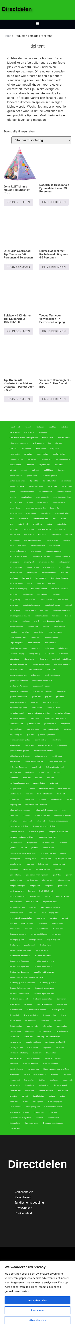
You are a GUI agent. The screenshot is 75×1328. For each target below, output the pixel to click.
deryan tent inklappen (39, 934)
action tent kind (15, 1107)
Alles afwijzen (37, 1320)
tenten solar (54, 508)
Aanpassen (37, 1310)
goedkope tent (32, 880)
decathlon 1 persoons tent (42, 999)
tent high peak (27, 594)
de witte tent (61, 999)
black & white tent (16, 1069)
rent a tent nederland (62, 664)
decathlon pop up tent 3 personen (22, 983)
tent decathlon (15, 610)
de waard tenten (16, 1010)
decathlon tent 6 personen (44, 961)
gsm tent (58, 869)
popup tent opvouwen (18, 702)
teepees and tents (16, 627)
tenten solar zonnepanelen (36, 508)
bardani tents (68, 1080)
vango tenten (14, 454)
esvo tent (53, 918)
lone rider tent (29, 799)
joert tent (34, 848)
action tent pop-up (55, 1101)
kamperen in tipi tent (36, 832)
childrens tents (15, 1031)
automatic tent (15, 1091)
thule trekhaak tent (27, 492)
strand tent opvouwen (18, 637)
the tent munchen (45, 492)
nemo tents (14, 778)
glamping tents (48, 880)
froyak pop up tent (16, 891)
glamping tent (35, 886)
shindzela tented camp (18, 648)
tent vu (49, 524)
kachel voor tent (48, 842)
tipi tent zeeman (16, 476)
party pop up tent (16, 735)
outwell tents (56, 740)
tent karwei (26, 578)
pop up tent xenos (54, 707)
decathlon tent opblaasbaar (20, 956)
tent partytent (29, 562)
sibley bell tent (50, 643)
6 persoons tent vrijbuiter (53, 1107)
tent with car (37, 524)
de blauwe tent (30, 1020)
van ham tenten (59, 454)
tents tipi (13, 497)
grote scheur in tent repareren (37, 875)
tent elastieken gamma (31, 605)
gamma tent (62, 886)
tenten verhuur (43, 502)
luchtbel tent (14, 799)
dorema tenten (57, 923)
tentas (63, 519)
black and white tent (30, 1064)
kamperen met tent (17, 832)
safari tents (49, 648)
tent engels (14, 605)
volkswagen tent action (42, 443)
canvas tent (28, 1037)
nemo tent (27, 778)
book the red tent (16, 1058)
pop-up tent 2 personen (18, 707)
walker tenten (29, 432)
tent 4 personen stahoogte (53, 621)
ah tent (25, 1101)
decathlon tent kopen (43, 956)
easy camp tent (27, 923)
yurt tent (28, 427)
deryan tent (56, 934)
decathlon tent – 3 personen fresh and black (26, 977)
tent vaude (42, 535)
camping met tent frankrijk (55, 1042)
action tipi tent (37, 1101)
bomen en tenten (33, 1058)
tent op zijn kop (33, 567)
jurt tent (24, 848)
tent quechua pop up (53, 551)
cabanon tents (32, 1047)
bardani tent (29, 1085)
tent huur (51, 583)
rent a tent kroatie (16, 670)
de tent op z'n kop (49, 1015)
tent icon (40, 583)
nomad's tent (44, 772)
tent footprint (63, 600)
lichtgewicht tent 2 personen (20, 810)
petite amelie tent (16, 724)
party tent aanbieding (51, 729)
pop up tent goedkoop (18, 718)
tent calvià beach (41, 616)
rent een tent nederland (41, 664)
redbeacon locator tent (18, 675)
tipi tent (12, 492)
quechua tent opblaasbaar (42, 681)
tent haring (56, 594)
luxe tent (29, 794)
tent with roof (23, 524)
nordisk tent (29, 772)
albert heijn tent (38, 1096)
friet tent (31, 891)
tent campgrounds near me (20, 616)
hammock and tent (43, 869)
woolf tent (52, 427)
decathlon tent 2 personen (44, 972)
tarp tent (46, 627)
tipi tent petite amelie (17, 481)
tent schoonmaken (38, 546)
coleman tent (47, 1026)
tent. (11, 524)
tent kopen (14, 578)
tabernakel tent (59, 627)
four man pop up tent (17, 896)
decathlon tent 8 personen (19, 961)
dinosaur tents (15, 929)
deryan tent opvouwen (18, 934)
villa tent (58, 443)
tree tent (24, 470)
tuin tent (13, 470)
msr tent (50, 778)
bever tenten (14, 1074)
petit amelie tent (33, 724)
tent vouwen (14, 529)
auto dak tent (63, 1091)
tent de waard (30, 610)
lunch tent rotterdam (45, 794)
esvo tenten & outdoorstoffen (21, 918)
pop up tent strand (16, 713)
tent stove (22, 546)
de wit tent (28, 1004)
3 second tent (39, 1112)
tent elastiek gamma (52, 605)
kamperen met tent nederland (44, 826)
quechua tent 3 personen (19, 691)
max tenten (30, 788)
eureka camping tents (50, 913)
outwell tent (29, 745)
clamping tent (62, 1026)
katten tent (41, 821)
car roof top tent (62, 1031)
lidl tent (70, 799)
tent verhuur (28, 535)
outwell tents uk (41, 740)
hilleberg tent (46, 859)
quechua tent (61, 691)
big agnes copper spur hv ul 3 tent (56, 1069)
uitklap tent (30, 465)
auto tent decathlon (46, 1091)
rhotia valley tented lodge (61, 659)
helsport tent (43, 864)
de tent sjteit (14, 1015)
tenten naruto (31, 513)
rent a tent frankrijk (35, 670)
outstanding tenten (45, 745)
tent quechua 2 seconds (41, 556)
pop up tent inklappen (63, 713)
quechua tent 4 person (41, 686)
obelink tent (36, 767)
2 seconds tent (53, 1118)
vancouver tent (42, 454)
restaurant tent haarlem (18, 664)
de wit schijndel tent (44, 1004)
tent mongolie (32, 573)
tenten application (61, 513)
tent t (12, 546)
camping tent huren (33, 1042)
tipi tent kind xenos (17, 486)
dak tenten (58, 1020)
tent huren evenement (60, 589)
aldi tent (25, 1096)
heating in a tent (59, 864)
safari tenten (63, 648)
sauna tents (35, 648)
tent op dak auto (16, 573)
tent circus (44, 610)
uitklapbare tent (15, 465)
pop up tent (35, 718)
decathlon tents (45, 945)
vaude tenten (41, 448)
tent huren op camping (18, 589)
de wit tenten (14, 1004)
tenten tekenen (15, 508)
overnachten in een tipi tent (20, 740)
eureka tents (33, 913)
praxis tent (60, 697)
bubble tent (37, 1053)
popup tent (35, 702)
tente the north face (40, 519)
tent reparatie (36, 551)
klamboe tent (27, 821)
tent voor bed (15, 535)
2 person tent (15, 1128)
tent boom (13, 621)
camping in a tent (16, 1047)
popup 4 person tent (50, 702)
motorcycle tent (39, 783)
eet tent (65, 918)
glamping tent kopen (17, 886)
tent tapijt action (52, 540)
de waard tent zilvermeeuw (37, 1010)
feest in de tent (32, 902)
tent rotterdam (55, 546)
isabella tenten (48, 848)
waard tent (43, 432)
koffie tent (13, 821)
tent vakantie (56, 535)
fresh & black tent (46, 891)
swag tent (13, 632)
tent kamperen (40, 578)
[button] (38, 23)
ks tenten (26, 815)
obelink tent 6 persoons (57, 761)
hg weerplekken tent (63, 859)
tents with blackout (64, 492)
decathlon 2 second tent (19, 999)
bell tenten (67, 1074)
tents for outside (42, 497)
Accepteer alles (37, 1300)
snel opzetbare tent (51, 637)
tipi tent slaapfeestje (49, 476)
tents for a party (16, 502)
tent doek (68, 605)
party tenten (65, 724)
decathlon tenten (42, 950)
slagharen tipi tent (16, 643)
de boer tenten (15, 1020)
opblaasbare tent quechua (19, 751)
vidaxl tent (13, 448)
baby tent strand (60, 1085)
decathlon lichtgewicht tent (20, 988)
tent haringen (42, 594)
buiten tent (60, 1047)
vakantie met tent (16, 459)
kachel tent (63, 842)
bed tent (42, 1080)
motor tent (54, 783)
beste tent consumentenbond (35, 1074)
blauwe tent (14, 1064)
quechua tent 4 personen (19, 686)
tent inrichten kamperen (60, 578)
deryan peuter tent (35, 940)
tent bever (26, 621)
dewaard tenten (42, 929)
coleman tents (32, 1026)
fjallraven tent (35, 896)
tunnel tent (59, 465)
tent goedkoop (15, 600)
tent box (68, 616)
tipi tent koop (66, 481)
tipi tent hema (67, 486)
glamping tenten (64, 880)
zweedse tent (15, 427)
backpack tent (44, 1085)
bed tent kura (29, 1080)
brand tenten (51, 1053)
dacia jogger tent (16, 1026)
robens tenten (29, 659)
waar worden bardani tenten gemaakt (24, 438)
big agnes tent (33, 1069)
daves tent (45, 1020)
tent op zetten (48, 567)
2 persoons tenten (31, 1123)
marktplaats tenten (46, 788)
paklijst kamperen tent (46, 735)
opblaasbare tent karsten (43, 751)
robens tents (14, 659)
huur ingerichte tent (48, 853)
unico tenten (32, 459)
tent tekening (14, 540)
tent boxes (56, 616)
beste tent (54, 1074)
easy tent (13, 923)
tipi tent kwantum (49, 481)
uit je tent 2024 (44, 465)
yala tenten (40, 427)
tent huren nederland (39, 589)
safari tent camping (17, 653)
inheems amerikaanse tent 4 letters (23, 853)
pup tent (48, 697)
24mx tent (39, 1118)
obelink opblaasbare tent (55, 767)
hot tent (63, 853)
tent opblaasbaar (16, 567)
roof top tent (49, 653)
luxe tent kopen (15, 794)
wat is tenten (14, 432)
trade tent (35, 470)
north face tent (15, 772)
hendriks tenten (15, 864)
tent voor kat (60, 529)
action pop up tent (33, 1107)
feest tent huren (16, 902)
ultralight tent (47, 459)
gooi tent (69, 875)
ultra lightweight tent (64, 459)
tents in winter (26, 497)
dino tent (28, 929)
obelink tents (57, 756)
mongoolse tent (15, 788)
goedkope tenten (16, 880)
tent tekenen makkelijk (32, 540)
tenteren (30, 502)
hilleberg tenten (30, 859)
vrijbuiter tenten (64, 438)
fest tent (48, 896)
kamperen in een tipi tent (58, 832)
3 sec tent (53, 1112)
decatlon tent (14, 945)
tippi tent (61, 470)
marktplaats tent (64, 788)
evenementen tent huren (50, 907)
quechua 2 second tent (18, 697)
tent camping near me (61, 610)
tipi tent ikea (52, 486)
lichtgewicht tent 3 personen (36, 805)
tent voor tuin (29, 529)
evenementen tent (16, 913)
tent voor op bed (44, 529)
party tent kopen (16, 729)
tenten (12, 519)
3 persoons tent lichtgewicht (20, 1118)
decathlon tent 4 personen (19, 966)
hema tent (30, 864)
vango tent (28, 454)
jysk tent (13, 848)
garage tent (49, 886)
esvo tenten (40, 918)
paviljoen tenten (50, 724)
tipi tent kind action (36, 486)
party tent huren (33, 729)
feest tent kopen (62, 896)
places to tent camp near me (55, 718)
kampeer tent (32, 842)
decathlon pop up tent (48, 983)
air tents (52, 1096)
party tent (67, 729)
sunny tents (38, 632)
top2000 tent (48, 470)
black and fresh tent (50, 1064)
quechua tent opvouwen (19, 681)
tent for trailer (30, 600)
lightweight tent (56, 799)
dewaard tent (58, 929)
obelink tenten (15, 761)
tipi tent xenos (32, 476)
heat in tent (14, 869)
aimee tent (14, 1101)
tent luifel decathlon (49, 573)
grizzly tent (57, 875)
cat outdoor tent (45, 1031)
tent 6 (36, 621)
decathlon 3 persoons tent (44, 994)
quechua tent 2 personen (42, 691)
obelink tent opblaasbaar (34, 761)
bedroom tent (15, 1080)
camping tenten (15, 1042)
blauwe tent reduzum (53, 1058)
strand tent (35, 637)
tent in (29, 583)
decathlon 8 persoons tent (44, 988)
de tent (63, 1015)
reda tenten (35, 675)
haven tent (27, 869)
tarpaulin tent (33, 627)
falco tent (33, 907)
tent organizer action (46, 562)
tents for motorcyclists (62, 497)
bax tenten (54, 1080)
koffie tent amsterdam (62, 815)
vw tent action (47, 438)
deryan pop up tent (17, 940)
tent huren (13, 594)
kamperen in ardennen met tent (21, 837)
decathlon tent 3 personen (19, 972)
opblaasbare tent (41, 756)
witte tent (64, 427)
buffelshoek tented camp (19, 1053)
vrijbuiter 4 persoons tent (19, 443)
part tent (30, 735)
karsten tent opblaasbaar (59, 821)
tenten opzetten (15, 513)
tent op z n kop (64, 567)
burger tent (47, 1047)
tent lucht (64, 573)
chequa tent (29, 1031)
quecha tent (36, 697)
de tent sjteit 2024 (58, 1010)
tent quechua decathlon (18, 556)
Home (7, 35)
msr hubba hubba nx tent (19, 783)
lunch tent (61, 794)
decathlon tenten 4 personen (20, 950)
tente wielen (23, 519)
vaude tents (26, 448)
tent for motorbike (47, 600)
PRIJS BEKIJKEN (18, 202)
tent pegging (14, 562)
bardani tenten (15, 1085)
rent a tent (51, 670)
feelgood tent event (50, 902)
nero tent (57, 772)
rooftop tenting (34, 653)
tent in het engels (16, 583)
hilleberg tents (15, 859)
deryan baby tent (53, 940)
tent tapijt (66, 540)
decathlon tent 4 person (43, 966)
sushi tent (25, 632)
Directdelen (17, 9)
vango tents (54, 448)
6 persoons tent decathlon (19, 1112)
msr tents (39, 778)
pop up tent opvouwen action (39, 713)
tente (54, 519)
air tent (62, 1096)
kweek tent (14, 815)
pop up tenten (37, 707)
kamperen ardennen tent (47, 837)
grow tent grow (15, 875)
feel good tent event (17, 907)
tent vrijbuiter (62, 524)
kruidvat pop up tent (42, 815)
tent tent (69, 535)
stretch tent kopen (55, 632)
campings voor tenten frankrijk (48, 1037)
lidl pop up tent (15, 805)
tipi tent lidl (34, 481)
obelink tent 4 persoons (18, 767)
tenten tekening (59, 502)
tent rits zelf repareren (18, 551)
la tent (64, 810)
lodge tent (42, 799)
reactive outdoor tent (52, 675)
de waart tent (62, 1004)
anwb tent (13, 1096)
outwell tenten (15, 745)
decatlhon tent (29, 945)
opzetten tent (62, 745)
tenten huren (45, 513)
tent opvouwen (64, 562)
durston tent (42, 923)
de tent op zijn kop (31, 1015)
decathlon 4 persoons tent (19, 994)
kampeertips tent (16, 842)
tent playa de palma (62, 556)
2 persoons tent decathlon (53, 1123)
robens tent (43, 659)
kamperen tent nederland (19, 826)
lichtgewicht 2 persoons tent (46, 810)
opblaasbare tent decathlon (20, 756)
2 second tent (15, 1123)
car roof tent (14, 1037)
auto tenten (29, 1091)
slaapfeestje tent (34, 643)
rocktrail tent (63, 653)
